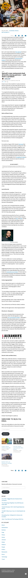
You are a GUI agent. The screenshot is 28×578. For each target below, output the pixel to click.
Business (11, 30)
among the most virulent (12, 271)
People (3, 547)
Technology (4, 556)
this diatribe (18, 52)
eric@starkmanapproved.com (8, 571)
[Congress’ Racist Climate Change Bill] (7, 441)
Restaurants (5, 32)
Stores (3, 554)
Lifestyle (4, 539)
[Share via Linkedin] (15, 35)
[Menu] (26, 3)
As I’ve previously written (14, 317)
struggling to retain (20, 157)
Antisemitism (5, 527)
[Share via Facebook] (19, 35)
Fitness (3, 534)
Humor (3, 537)
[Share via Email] (25, 35)
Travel (3, 559)
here (17, 218)
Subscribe (5, 433)
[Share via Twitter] (22, 35)
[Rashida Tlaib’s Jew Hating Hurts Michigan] (7, 457)
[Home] (6, 6)
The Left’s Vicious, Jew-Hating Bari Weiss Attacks (18, 448)
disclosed (21, 144)
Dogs (3, 532)
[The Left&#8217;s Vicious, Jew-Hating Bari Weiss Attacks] (18, 441)
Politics (3, 549)
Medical (4, 544)
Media (16, 30)
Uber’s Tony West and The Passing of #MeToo (12, 519)
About (3, 525)
